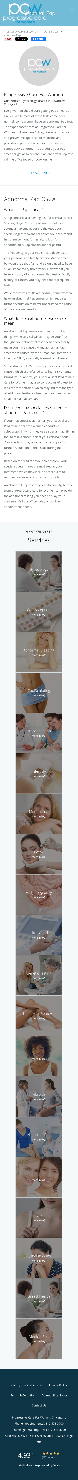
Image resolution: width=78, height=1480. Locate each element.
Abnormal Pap (12, 35)
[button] (72, 8)
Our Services (51, 31)
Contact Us (39, 1405)
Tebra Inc (38, 1385)
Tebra (56, 1465)
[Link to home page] (32, 13)
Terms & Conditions (24, 1395)
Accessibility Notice (54, 1395)
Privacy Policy (58, 1385)
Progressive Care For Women (21, 31)
